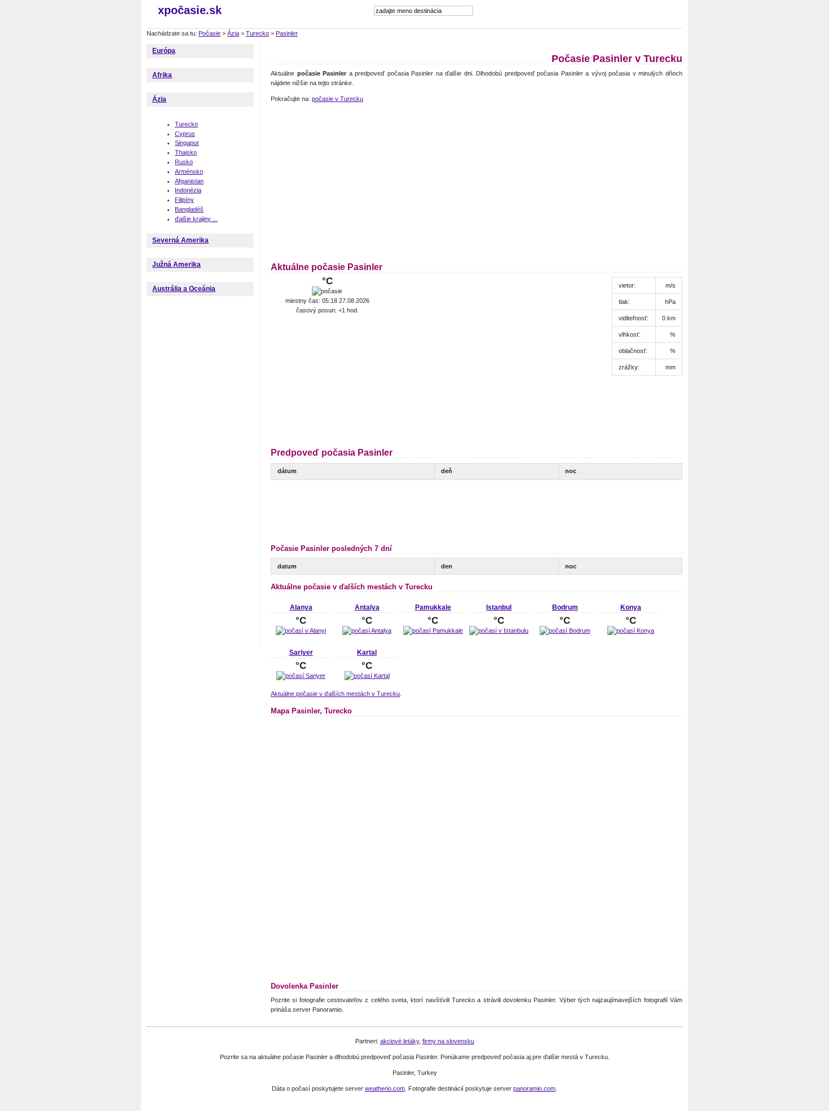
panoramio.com (534, 1088)
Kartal (367, 652)
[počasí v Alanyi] (301, 630)
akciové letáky (399, 1041)
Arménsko (189, 171)
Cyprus (185, 133)
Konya (630, 607)
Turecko (257, 33)
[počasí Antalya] (366, 630)
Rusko (184, 161)
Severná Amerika (180, 240)
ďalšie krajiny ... (196, 218)
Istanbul (498, 607)
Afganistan (189, 181)
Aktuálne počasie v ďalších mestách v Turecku (335, 693)
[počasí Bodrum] (565, 630)
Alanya (301, 607)
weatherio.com (385, 1088)
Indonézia (188, 190)
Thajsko (186, 152)
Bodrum (565, 607)
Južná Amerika (176, 264)
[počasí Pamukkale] (433, 630)
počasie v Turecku (337, 98)
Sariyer (301, 652)
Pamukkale (433, 607)
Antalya (367, 607)
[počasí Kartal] (367, 675)
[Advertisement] (341, 180)
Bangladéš (189, 209)
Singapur (187, 142)
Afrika (162, 75)
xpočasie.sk (190, 10)
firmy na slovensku (448, 1041)
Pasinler (287, 33)
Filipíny (184, 199)
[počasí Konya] (630, 630)
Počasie (210, 33)
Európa (163, 51)
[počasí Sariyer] (300, 675)
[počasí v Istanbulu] (498, 630)
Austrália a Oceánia (183, 289)
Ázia (233, 33)
